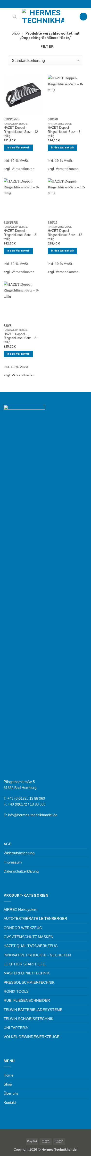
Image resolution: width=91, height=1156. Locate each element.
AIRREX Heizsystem (20, 909)
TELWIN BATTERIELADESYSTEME (33, 1010)
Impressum (13, 862)
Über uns (11, 1093)
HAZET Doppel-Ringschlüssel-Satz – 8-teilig (64, 132)
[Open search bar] (15, 16)
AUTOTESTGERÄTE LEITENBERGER (35, 918)
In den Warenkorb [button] (18, 147)
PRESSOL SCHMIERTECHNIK (29, 982)
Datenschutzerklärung (21, 871)
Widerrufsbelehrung (19, 853)
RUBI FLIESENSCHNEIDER (27, 1000)
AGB (7, 844)
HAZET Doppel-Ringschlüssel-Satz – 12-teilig (21, 132)
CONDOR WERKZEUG (23, 928)
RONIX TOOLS (16, 991)
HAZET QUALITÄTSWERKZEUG (31, 946)
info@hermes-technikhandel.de (32, 815)
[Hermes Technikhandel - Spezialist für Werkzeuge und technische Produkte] (45, 16)
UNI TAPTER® (16, 1028)
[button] (6, 16)
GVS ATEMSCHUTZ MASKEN (28, 937)
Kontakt (10, 1102)
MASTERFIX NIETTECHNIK (27, 973)
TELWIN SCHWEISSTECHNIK (28, 1019)
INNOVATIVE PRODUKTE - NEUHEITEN (37, 955)
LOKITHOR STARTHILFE (24, 964)
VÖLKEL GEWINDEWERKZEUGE (31, 1037)
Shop (15, 33)
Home (8, 1075)
